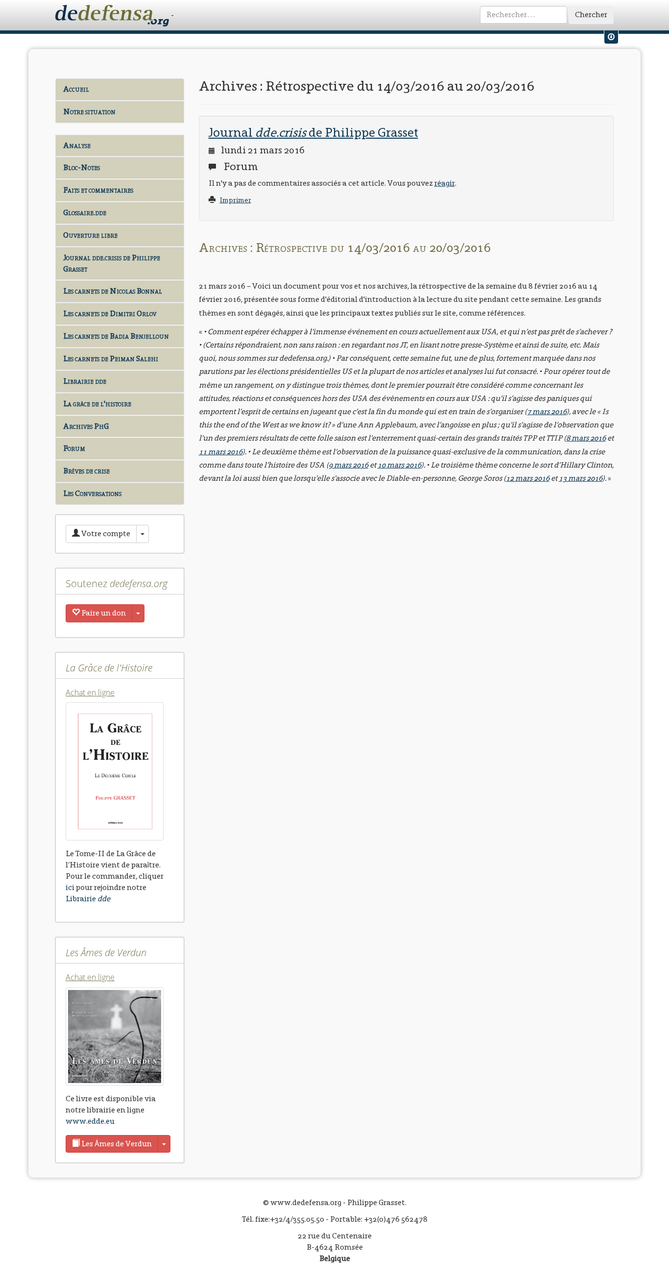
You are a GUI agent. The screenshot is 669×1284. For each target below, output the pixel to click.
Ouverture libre (90, 235)
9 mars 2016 (348, 465)
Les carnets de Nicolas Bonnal (112, 291)
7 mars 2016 (547, 411)
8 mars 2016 (586, 438)
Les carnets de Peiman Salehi (110, 358)
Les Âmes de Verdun (116, 1143)
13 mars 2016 (580, 478)
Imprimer (235, 200)
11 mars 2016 (220, 451)
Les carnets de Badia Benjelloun (116, 336)
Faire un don (103, 613)
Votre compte (105, 533)
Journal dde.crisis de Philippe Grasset (111, 263)
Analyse (77, 145)
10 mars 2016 (399, 465)
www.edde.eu (90, 1121)
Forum (74, 448)
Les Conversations (92, 493)
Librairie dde (84, 381)
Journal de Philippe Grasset (313, 132)
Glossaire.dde (84, 212)
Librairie (88, 898)
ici (70, 887)
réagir (444, 183)
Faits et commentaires (98, 190)
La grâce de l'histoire (97, 403)
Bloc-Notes (81, 167)
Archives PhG (86, 426)
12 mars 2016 (528, 478)
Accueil (76, 89)
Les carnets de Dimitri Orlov (109, 313)
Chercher (591, 14)
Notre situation (89, 111)
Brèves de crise (86, 471)
